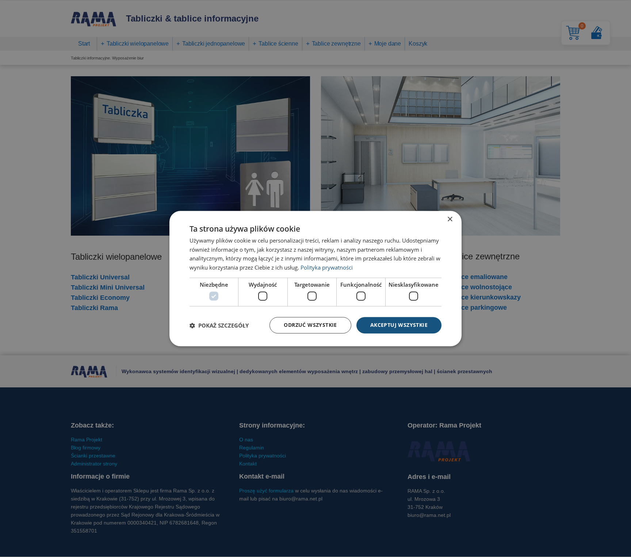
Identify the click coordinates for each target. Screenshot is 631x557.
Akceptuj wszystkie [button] (399, 325)
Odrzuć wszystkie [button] (310, 325)
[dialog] (315, 279)
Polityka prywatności (327, 267)
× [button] (449, 219)
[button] (219, 325)
